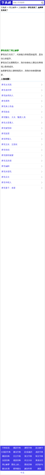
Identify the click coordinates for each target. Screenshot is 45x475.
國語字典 (17, 448)
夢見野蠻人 (7, 139)
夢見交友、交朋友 (10, 144)
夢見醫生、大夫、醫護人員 (14, 117)
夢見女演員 (7, 85)
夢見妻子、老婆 (9, 188)
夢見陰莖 (6, 133)
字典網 (3, 7)
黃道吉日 (39, 460)
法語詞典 (6, 460)
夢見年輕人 (7, 182)
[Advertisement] (22, 31)
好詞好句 (39, 464)
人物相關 (22, 7)
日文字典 (17, 456)
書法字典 (17, 452)
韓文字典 (39, 456)
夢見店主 (6, 177)
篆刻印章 (28, 469)
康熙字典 (28, 448)
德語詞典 (17, 460)
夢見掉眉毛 (7, 171)
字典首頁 (6, 448)
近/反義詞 (28, 452)
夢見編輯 (6, 166)
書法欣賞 (6, 469)
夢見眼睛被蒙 (8, 155)
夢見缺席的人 (8, 95)
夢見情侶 (6, 150)
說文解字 (39, 448)
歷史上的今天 (16, 464)
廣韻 (39, 469)
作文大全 (28, 460)
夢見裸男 (6, 101)
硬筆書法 (17, 469)
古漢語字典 (5, 452)
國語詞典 (6, 456)
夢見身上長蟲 (8, 106)
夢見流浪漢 (7, 161)
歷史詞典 (28, 464)
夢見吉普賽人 (8, 123)
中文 (22, 473)
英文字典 (28, 456)
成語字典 (39, 452)
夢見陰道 (6, 112)
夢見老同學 (7, 90)
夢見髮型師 (7, 128)
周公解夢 (12, 7)
